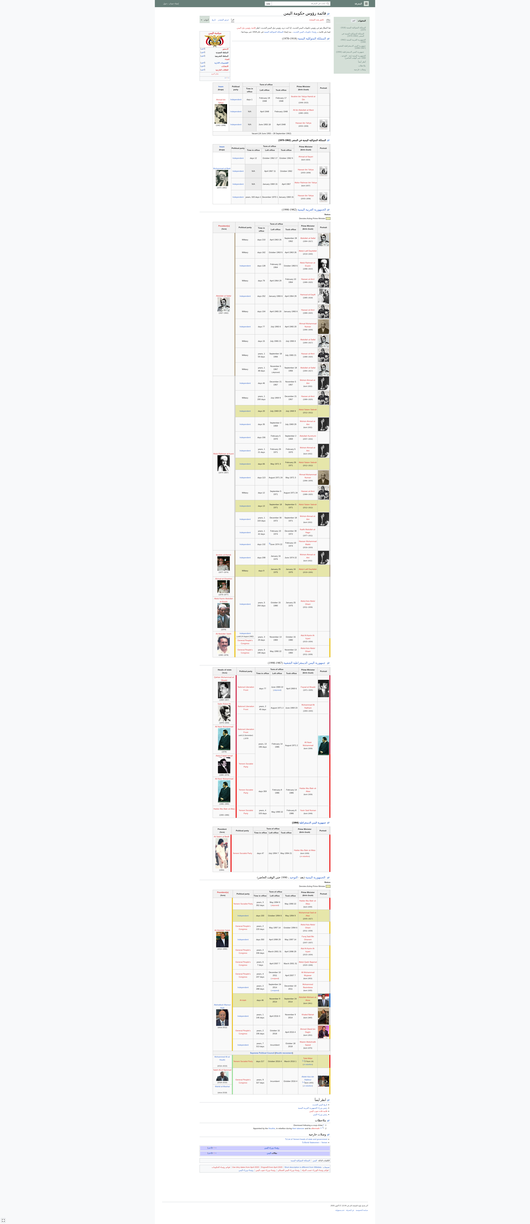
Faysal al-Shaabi (308, 687)
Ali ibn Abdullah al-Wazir (303, 110)
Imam (220, 86)
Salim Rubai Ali (224, 704)
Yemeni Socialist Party (242, 853)
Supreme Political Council (262, 1053)
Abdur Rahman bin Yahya (306, 182)
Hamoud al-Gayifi (307, 294)
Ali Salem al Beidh (222, 836)
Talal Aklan (307, 1058)
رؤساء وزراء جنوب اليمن (266, 1170)
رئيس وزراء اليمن (320, 1114)
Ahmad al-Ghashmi (223, 579)
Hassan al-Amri (308, 279)
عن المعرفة (350, 1210)
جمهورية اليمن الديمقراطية (312, 822)
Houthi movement (284, 1053)
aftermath (315, 1128)
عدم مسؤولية (339, 1210)
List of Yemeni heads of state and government (307, 1139)
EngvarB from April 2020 (271, 1167)
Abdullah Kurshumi (308, 436)
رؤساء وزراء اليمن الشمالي (289, 1170)
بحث (268, 3)
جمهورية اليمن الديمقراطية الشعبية (305, 663)
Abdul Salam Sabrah (308, 409)
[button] (366, 3)
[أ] (269, 544)
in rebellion (305, 856)
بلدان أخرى (214, 74)
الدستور (225, 49)
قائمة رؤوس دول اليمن (246, 28)
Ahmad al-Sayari (306, 157)
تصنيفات (326, 1167)
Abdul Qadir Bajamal (308, 962)
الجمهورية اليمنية (315, 877)
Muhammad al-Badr (222, 168)
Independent (235, 99)
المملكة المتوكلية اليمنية (273, 32)
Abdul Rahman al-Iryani (223, 454)
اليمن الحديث (298, 32)
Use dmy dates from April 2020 (245, 1167)
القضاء (227, 59)
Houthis (271, 1128)
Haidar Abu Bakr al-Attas (224, 809)
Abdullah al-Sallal (307, 238)
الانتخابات (224, 66)
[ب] (303, 1061)
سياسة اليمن (214, 33)
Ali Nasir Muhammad (224, 726)
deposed (277, 690)
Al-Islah (243, 1000)
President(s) (224, 226)
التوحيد (294, 877)
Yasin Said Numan (308, 810)
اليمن (269, 1153)
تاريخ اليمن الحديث (319, 1105)
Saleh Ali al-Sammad (222, 1070)
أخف (353, 21)
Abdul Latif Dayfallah (308, 251)
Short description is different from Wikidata (302, 1167)
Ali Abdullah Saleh (223, 634)
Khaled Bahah (308, 1014)
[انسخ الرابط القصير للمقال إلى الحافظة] (328, 14)
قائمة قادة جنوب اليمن (318, 1111)
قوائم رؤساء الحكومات (221, 1167)
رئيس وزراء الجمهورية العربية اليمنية (312, 1108)
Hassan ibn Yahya (303, 123)
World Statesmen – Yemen (315, 1142)
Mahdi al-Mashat (222, 1086)
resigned (275, 979)
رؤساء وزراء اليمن (271, 1148)
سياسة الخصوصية (362, 1210)
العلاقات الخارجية (222, 70)
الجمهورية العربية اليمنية (312, 209)
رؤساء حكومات (310, 32)
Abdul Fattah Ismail (224, 756)
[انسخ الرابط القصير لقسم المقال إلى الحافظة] (328, 39)
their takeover (298, 1128)
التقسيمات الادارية (221, 63)
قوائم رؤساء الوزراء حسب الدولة (315, 1170)
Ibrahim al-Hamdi (223, 555)
